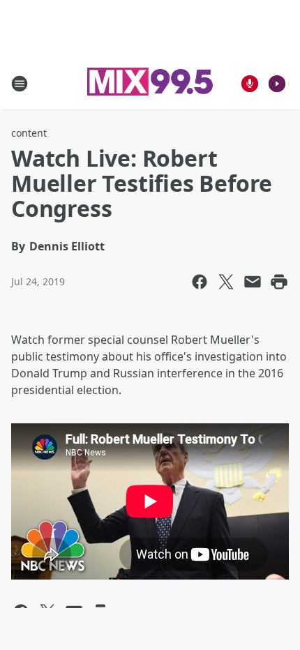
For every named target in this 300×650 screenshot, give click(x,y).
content (29, 132)
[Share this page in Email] (252, 282)
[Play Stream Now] (277, 83)
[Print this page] (279, 282)
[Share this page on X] (226, 282)
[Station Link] (150, 83)
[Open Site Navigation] (19, 83)
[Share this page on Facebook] (199, 282)
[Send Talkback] (249, 83)
